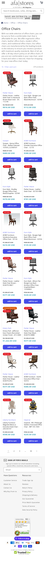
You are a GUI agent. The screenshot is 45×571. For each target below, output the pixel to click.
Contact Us (8, 488)
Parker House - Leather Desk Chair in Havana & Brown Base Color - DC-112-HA (11, 99)
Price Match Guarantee (31, 502)
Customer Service (10, 480)
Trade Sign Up (27, 480)
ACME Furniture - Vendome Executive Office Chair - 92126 (10, 237)
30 (31, 451)
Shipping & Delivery (29, 495)
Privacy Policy (27, 491)
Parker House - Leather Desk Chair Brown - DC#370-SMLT (11, 283)
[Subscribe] (39, 469)
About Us (7, 484)
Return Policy (27, 488)
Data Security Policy (29, 510)
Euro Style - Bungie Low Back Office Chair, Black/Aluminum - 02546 (33, 98)
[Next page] (36, 451)
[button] (41, 2)
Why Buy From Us (10, 491)
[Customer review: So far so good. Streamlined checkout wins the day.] (22, 527)
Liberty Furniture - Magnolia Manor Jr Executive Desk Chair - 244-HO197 (11, 426)
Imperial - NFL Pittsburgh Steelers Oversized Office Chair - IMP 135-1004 (33, 425)
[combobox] (22, 11)
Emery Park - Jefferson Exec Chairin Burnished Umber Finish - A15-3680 (12, 333)
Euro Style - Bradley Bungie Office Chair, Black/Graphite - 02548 (11, 191)
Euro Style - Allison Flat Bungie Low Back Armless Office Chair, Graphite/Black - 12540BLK (32, 285)
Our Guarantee (28, 499)
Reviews (25, 484)
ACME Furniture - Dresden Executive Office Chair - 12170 (33, 145)
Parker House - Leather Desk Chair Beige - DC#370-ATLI (11, 379)
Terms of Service (28, 506)
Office (13, 23)
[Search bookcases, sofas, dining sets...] (41, 11)
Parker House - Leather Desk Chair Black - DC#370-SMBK (32, 333)
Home (6, 23)
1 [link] (8, 451)
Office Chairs (23, 23)
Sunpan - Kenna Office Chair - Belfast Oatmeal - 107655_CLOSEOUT (11, 145)
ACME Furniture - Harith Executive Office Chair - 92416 (32, 379)
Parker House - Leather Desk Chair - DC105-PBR (32, 190)
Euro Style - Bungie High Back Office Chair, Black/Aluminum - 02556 (33, 237)
